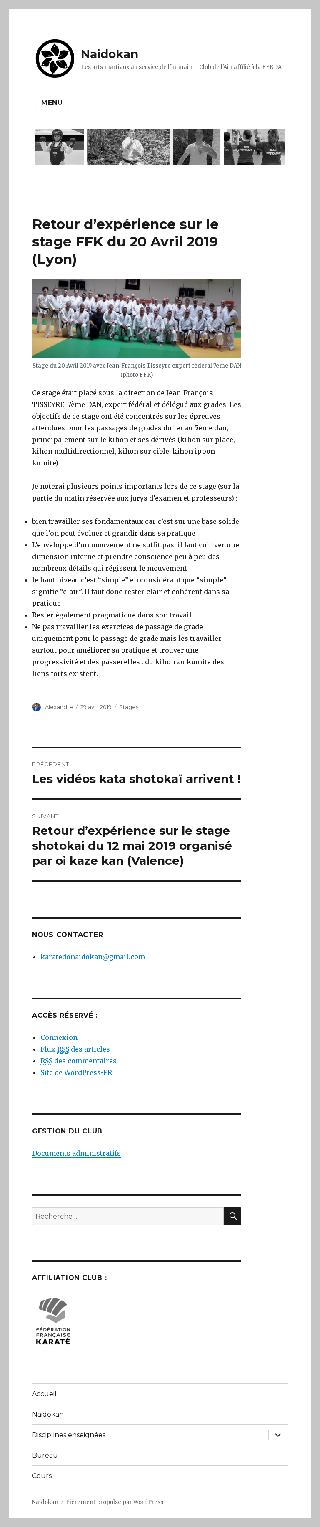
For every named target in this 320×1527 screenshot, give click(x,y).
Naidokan (109, 54)
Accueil (44, 1394)
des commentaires (78, 1061)
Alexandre (59, 707)
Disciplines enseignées (68, 1435)
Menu (52, 103)
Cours (42, 1476)
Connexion (59, 1037)
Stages (128, 707)
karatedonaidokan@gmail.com (92, 957)
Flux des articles (75, 1049)
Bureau (45, 1455)
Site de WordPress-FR (76, 1072)
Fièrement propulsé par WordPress (114, 1502)
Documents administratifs (76, 1153)
